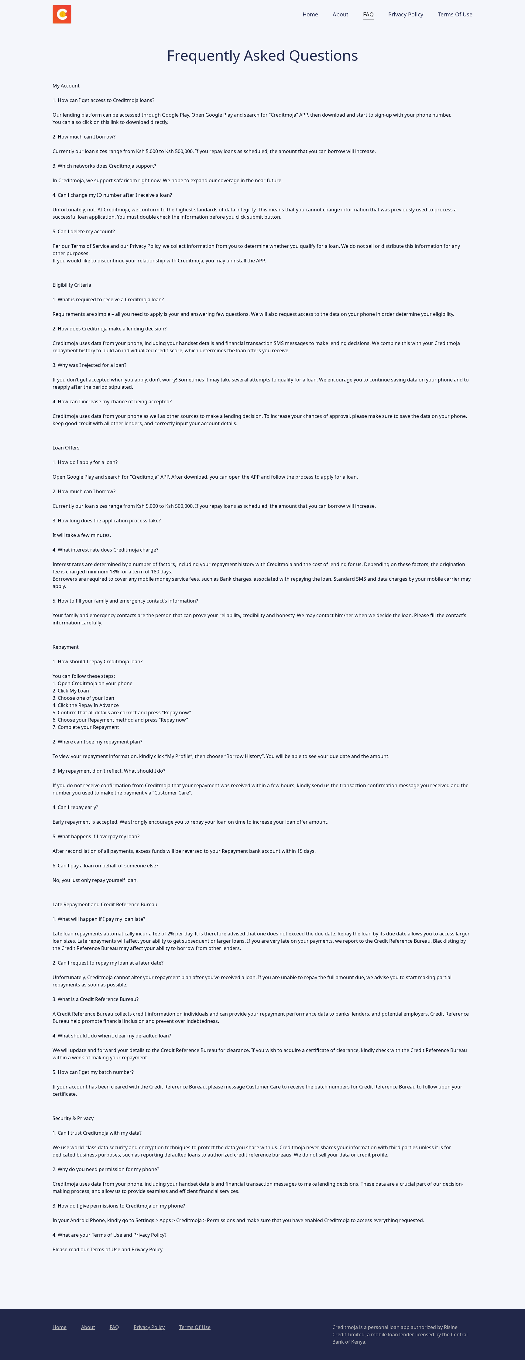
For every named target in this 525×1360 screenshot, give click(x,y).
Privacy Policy (149, 1327)
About (88, 1327)
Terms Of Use (195, 1327)
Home (60, 1327)
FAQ (114, 1327)
